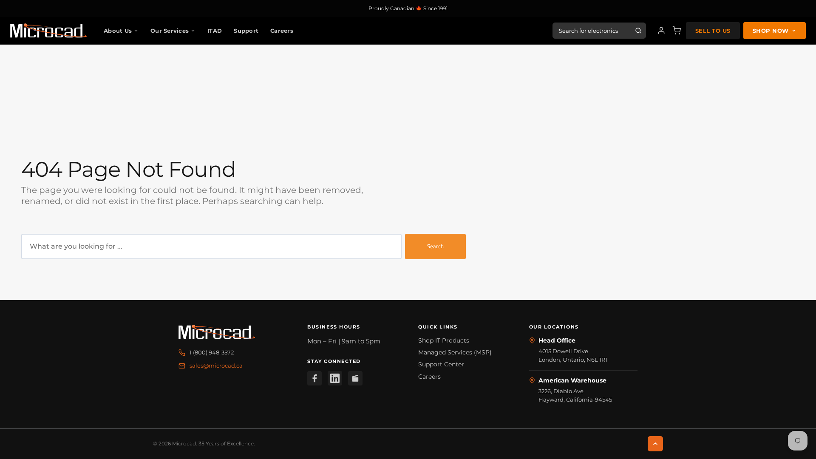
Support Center (441, 364)
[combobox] (211, 246)
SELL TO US (713, 30)
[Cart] (676, 30)
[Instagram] (355, 378)
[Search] (638, 30)
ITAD (214, 30)
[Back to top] (655, 443)
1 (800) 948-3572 (212, 352)
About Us (118, 30)
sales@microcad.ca (216, 365)
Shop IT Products (443, 340)
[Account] (661, 30)
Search (435, 246)
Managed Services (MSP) (455, 352)
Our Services (169, 30)
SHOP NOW (771, 30)
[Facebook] (314, 378)
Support (246, 30)
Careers (281, 30)
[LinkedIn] (335, 378)
